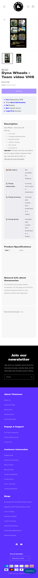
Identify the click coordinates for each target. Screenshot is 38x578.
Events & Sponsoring (11, 437)
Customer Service (13, 108)
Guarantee (13, 111)
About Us (7, 400)
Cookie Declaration (10, 489)
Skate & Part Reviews (11, 526)
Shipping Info (8, 455)
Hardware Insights (10, 516)
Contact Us (8, 442)
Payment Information (11, 460)
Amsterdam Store (10, 419)
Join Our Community (11, 432)
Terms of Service (9, 484)
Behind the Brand (10, 535)
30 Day (16, 102)
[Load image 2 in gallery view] (19, 58)
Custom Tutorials (10, 521)
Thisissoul (15, 573)
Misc (5, 69)
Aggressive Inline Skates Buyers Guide (17, 507)
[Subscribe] (31, 377)
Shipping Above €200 (14, 99)
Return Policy (8, 465)
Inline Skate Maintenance (12, 530)
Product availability (11, 474)
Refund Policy (9, 470)
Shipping (4, 85)
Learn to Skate (9, 511)
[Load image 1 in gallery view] (7, 58)
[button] (4, 6)
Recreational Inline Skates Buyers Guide (17, 502)
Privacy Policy (8, 479)
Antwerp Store (9, 414)
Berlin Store (8, 410)
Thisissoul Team (9, 405)
